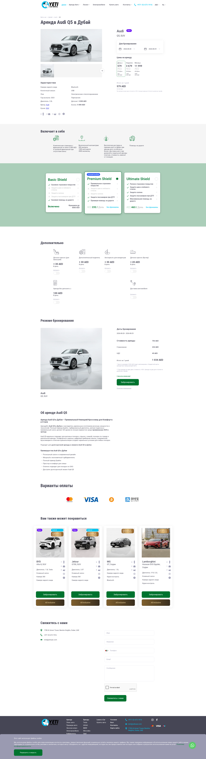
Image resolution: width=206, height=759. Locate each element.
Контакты (126, 5)
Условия (113, 720)
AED (156, 5)
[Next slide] (102, 71)
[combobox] (106, 650)
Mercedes (86, 731)
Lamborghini (149, 561)
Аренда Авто (74, 5)
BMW (85, 728)
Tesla (85, 722)
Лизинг (86, 5)
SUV (47, 108)
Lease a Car (101, 720)
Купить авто (114, 5)
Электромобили (99, 5)
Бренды (86, 720)
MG (109, 561)
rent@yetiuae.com (50, 640)
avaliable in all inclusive (56, 534)
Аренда (69, 720)
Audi (47, 105)
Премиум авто (71, 725)
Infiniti (85, 725)
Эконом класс (71, 728)
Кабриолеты (71, 734)
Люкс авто (70, 722)
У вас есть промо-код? (123, 376)
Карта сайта (114, 728)
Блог (112, 722)
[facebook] (157, 720)
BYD (38, 561)
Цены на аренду (124, 57)
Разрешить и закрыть (28, 753)
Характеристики (48, 83)
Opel (84, 734)
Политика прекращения (124, 388)
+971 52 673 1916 (50, 635)
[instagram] (152, 720)
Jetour (75, 561)
